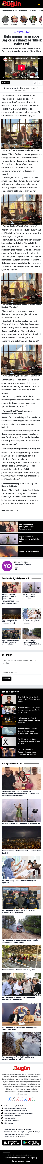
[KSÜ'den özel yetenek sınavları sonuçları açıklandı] (31, 613)
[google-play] (31, 1143)
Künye (37, 1132)
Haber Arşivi (9, 1123)
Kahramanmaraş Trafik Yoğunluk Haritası (19, 1113)
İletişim (22, 1137)
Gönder (6, 679)
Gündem (23, 11)
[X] (13, 1099)
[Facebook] (9, 1099)
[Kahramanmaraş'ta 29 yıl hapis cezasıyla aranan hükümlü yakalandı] (11, 633)
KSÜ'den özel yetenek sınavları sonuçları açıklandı (31, 622)
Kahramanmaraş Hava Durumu (15, 1108)
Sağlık (22, 1132)
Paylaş (6, 82)
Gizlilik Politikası (23, 1134)
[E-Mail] (16, 569)
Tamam (27, 1161)
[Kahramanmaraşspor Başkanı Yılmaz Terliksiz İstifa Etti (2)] (21, 134)
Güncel (33, 11)
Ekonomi (7, 1132)
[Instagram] (21, 1099)
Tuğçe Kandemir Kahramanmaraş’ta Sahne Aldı (29, 596)
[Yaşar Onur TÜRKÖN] (7, 566)
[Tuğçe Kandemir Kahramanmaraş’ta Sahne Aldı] (31, 587)
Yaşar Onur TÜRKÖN (12, 88)
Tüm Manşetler (10, 1118)
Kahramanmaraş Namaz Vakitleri (16, 1111)
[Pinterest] (17, 1099)
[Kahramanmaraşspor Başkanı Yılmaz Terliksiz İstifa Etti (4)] (21, 288)
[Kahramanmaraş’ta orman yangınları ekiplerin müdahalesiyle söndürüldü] (31, 633)
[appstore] (12, 1143)
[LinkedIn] (25, 1099)
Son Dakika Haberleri (12, 1120)
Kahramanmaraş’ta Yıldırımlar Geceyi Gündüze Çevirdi (9, 622)
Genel (20, 1129)
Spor (14, 1132)
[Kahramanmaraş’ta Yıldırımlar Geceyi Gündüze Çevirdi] (11, 613)
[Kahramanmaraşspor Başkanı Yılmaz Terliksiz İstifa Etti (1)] (21, 210)
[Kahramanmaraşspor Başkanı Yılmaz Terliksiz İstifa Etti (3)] (21, 360)
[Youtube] (29, 1099)
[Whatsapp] (33, 1099)
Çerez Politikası (9, 1134)
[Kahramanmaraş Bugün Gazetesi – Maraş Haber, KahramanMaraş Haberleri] (11, 4)
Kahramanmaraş (9, 11)
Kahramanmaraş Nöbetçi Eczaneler (17, 1106)
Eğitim (30, 1132)
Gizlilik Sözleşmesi (10, 1137)
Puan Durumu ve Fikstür (13, 1116)
